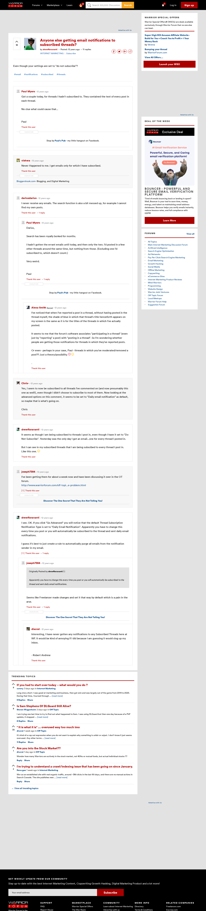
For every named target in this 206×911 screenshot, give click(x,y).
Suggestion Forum (156, 304)
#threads (61, 74)
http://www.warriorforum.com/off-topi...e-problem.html (53, 485)
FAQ (42, 906)
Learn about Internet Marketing (118, 906)
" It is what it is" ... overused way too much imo (48, 727)
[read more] (57, 695)
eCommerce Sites (156, 276)
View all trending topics (25, 788)
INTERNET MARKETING (52, 53)
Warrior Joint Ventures (158, 292)
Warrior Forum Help (157, 301)
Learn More (169, 220)
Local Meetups (155, 298)
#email (17, 74)
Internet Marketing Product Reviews (165, 279)
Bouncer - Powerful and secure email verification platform (169, 191)
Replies (21, 699)
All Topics (152, 241)
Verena (151, 44)
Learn (70, 5)
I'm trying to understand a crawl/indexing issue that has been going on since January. (75, 766)
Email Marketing (155, 260)
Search (128, 5)
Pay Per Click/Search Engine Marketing (166, 257)
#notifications (31, 74)
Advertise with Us (125, 30)
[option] (169, 176)
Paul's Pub (60, 140)
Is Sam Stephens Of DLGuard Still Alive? (44, 706)
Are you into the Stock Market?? (39, 748)
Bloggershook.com (26, 181)
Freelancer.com (173, 906)
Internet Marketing (46, 688)
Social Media (154, 266)
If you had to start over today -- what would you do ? (52, 685)
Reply (19, 760)
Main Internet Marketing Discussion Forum (168, 244)
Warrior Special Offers (82, 906)
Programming (154, 285)
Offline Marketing (156, 270)
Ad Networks (154, 254)
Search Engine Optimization (161, 250)
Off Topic (54, 709)
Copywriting (154, 273)
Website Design (155, 289)
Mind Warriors (154, 282)
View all (190, 233)
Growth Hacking (155, 263)
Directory (139, 906)
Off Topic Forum (155, 295)
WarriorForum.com (157, 52)
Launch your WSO (169, 64)
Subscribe (71, 53)
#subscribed (47, 74)
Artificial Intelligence (157, 247)
